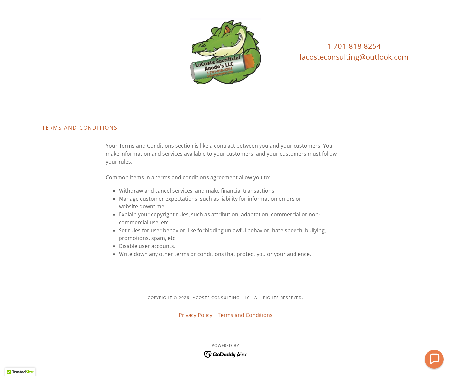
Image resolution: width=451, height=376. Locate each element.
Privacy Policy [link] (195, 315)
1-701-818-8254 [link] (354, 46)
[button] (434, 359)
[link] (225, 50)
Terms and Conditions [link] (245, 315)
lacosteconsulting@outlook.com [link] (354, 57)
